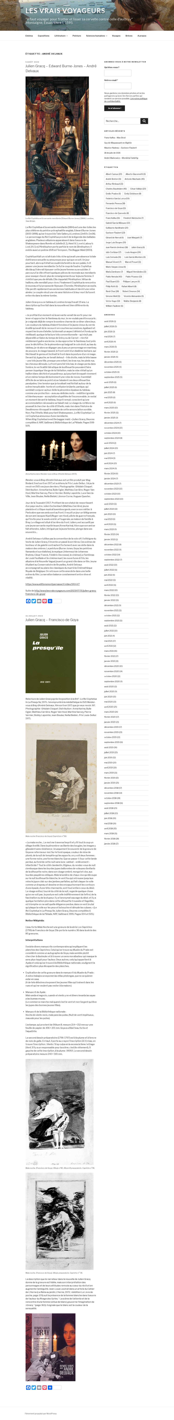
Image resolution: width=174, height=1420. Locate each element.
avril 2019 (108, 767)
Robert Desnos (131, 291)
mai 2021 (108, 641)
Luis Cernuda (113, 257)
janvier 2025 (109, 418)
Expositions (43, 36)
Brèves (129, 36)
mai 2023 (108, 519)
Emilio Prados (113, 193)
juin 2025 (108, 392)
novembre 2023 (111, 489)
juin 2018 (108, 818)
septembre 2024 (112, 438)
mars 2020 (109, 712)
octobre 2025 (110, 372)
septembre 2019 (111, 742)
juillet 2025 (109, 387)
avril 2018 (108, 828)
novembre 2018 (111, 793)
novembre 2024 (111, 428)
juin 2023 (108, 514)
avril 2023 (108, 524)
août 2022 (109, 565)
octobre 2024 (110, 433)
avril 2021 (108, 646)
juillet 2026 (109, 326)
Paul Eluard (112, 281)
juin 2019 (108, 757)
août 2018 (108, 808)
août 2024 (109, 443)
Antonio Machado (135, 179)
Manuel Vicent (113, 262)
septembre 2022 (111, 560)
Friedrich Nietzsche (133, 218)
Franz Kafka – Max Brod (114, 137)
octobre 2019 (110, 737)
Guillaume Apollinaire (117, 228)
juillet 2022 (109, 570)
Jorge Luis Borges (116, 242)
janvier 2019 (109, 783)
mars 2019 (109, 773)
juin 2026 (108, 331)
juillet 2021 (109, 631)
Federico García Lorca (118, 198)
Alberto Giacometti (136, 174)
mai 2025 (108, 397)
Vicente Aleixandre (134, 296)
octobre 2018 (110, 798)
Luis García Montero (135, 257)
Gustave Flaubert (115, 233)
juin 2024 (108, 453)
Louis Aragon (133, 252)
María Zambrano (114, 272)
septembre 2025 (112, 377)
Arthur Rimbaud (114, 184)
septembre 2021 (111, 620)
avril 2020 (108, 707)
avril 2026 (108, 341)
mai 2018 (108, 823)
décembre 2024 (111, 423)
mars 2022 (109, 590)
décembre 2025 (111, 362)
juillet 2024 (109, 448)
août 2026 (109, 321)
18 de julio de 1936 (112, 153)
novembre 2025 (111, 367)
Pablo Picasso (134, 276)
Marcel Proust (133, 262)
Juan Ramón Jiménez (117, 247)
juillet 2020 (109, 691)
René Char (112, 291)
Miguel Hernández (136, 272)
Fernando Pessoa (115, 203)
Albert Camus (114, 174)
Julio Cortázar (113, 252)
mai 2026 (108, 336)
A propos (142, 36)
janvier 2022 (109, 600)
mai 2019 (108, 762)
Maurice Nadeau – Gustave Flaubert (120, 148)
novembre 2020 (111, 671)
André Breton (113, 179)
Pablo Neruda (114, 276)
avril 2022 (108, 585)
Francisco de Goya (116, 208)
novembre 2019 (111, 732)
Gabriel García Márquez (118, 223)
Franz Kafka (113, 218)
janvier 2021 (109, 661)
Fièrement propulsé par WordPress (41, 1413)
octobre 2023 (110, 494)
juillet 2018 (109, 813)
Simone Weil (113, 296)
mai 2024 (108, 458)
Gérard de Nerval (115, 237)
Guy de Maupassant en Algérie (118, 143)
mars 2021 (109, 651)
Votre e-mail (111, 80)
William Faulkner (114, 306)
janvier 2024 (109, 478)
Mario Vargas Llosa (116, 267)
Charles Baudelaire (116, 189)
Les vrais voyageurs (65, 10)
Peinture (77, 36)
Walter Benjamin (132, 301)
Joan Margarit (134, 237)
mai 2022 (108, 580)
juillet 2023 (109, 509)
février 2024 (109, 473)
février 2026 (109, 352)
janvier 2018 (109, 844)
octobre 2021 (110, 615)
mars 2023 (109, 529)
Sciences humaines (95, 36)
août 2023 (109, 504)
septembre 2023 (111, 499)
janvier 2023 (109, 539)
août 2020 (109, 686)
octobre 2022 (110, 554)
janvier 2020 (110, 722)
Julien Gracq (138, 247)
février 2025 (109, 412)
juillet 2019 (109, 752)
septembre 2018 (111, 803)
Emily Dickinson (132, 193)
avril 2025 (108, 402)
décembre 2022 (111, 544)
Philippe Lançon (131, 281)
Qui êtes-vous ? (111, 67)
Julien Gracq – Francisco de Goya (51, 620)
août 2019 (108, 747)
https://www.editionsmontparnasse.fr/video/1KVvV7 (53, 584)
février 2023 (109, 534)
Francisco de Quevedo (117, 213)
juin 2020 (108, 696)
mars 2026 (109, 347)
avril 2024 (108, 463)
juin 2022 (108, 575)
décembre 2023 (111, 483)
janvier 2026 (109, 357)
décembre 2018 (111, 788)
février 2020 (110, 717)
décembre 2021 (111, 605)
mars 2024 (109, 468)
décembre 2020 (111, 666)
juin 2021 (108, 636)
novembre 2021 (111, 610)
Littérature (60, 36)
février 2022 (109, 595)
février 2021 (109, 656)
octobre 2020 (110, 676)
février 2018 (109, 838)
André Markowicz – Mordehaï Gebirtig (121, 158)
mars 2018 (109, 833)
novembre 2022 (111, 549)
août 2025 (109, 382)
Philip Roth (112, 286)
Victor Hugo (113, 301)
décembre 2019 (111, 727)
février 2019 (109, 778)
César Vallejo (138, 189)
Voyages (116, 36)
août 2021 (108, 625)
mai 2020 (108, 702)
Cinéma (29, 36)
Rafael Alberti (129, 286)
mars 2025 (109, 407)
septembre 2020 (112, 681)
